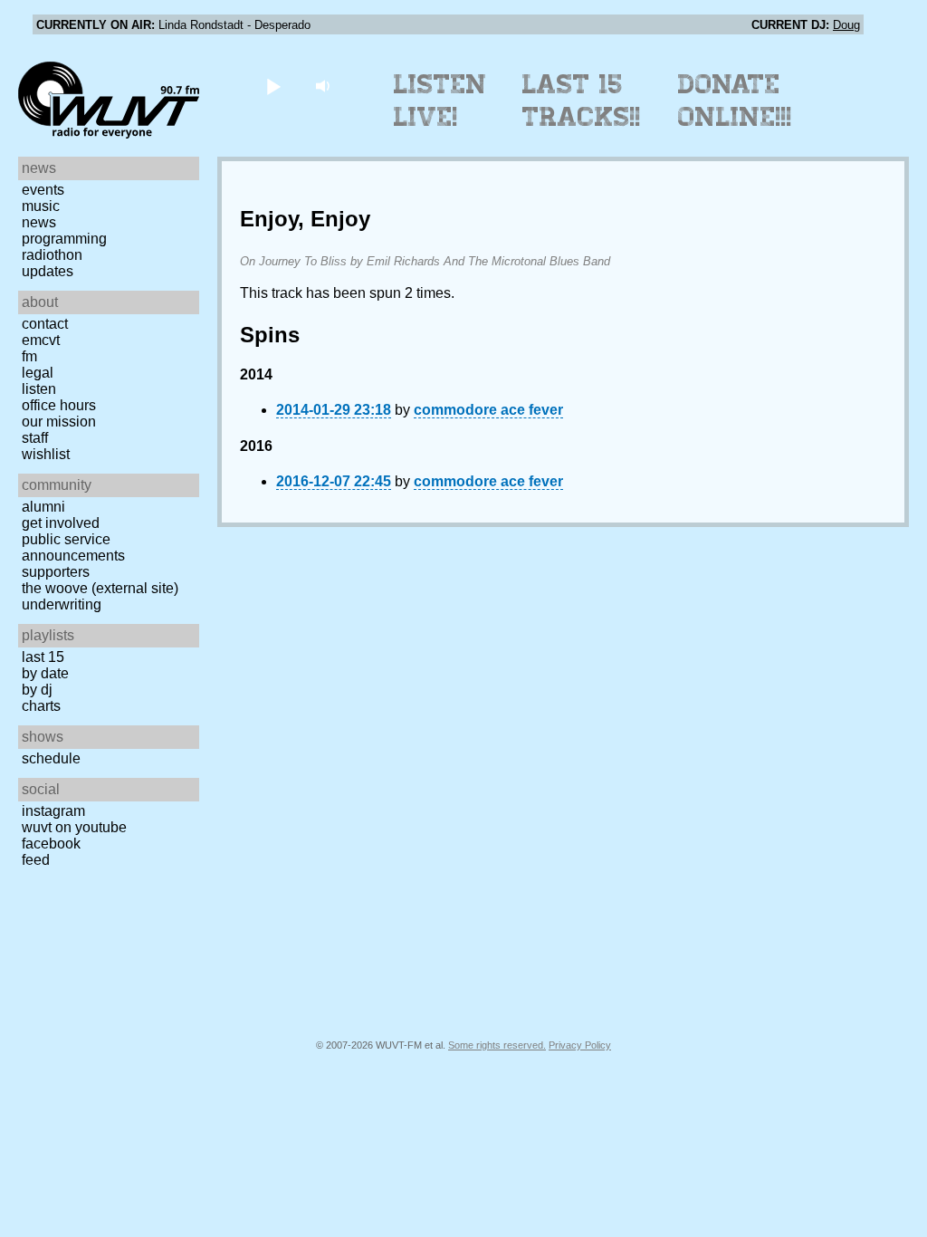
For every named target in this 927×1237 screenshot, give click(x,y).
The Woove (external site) (100, 588)
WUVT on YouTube (74, 827)
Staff (35, 438)
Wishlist (46, 454)
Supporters (56, 572)
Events (43, 189)
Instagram (53, 811)
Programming (64, 238)
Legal (37, 372)
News (39, 222)
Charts (41, 706)
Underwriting (61, 604)
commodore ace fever (488, 409)
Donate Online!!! (735, 100)
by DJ (37, 689)
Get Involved (61, 523)
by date (45, 673)
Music (41, 206)
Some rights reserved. (497, 1045)
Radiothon (52, 255)
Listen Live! (440, 100)
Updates (47, 271)
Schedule (51, 758)
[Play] (273, 85)
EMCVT (41, 340)
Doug (846, 25)
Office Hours (59, 405)
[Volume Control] (324, 85)
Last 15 (43, 657)
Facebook (51, 843)
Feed (36, 860)
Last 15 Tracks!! (581, 100)
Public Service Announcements (73, 547)
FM (29, 356)
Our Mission (59, 421)
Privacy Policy (580, 1045)
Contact (45, 323)
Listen (39, 389)
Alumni (43, 506)
